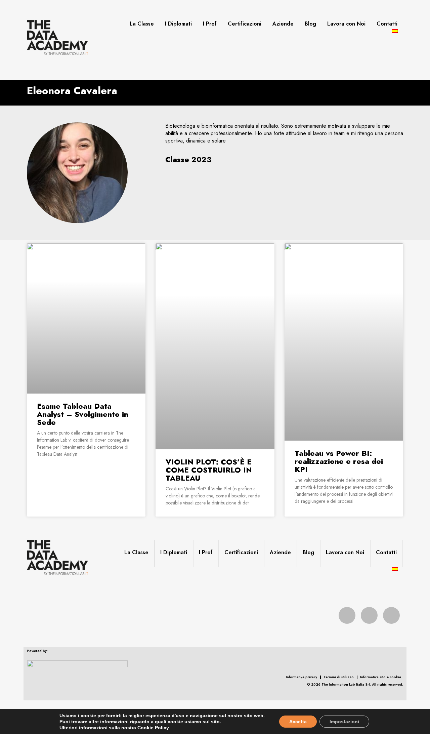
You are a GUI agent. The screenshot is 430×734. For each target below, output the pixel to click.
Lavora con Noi (346, 24)
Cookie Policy (153, 727)
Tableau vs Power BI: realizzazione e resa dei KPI (339, 461)
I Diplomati (178, 24)
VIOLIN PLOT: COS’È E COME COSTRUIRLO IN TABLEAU (209, 469)
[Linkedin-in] (391, 615)
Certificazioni (244, 24)
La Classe (142, 24)
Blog (310, 24)
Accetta (298, 721)
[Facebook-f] (347, 615)
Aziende (283, 24)
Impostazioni (344, 721)
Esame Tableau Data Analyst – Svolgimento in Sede (82, 414)
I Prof (210, 24)
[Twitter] (369, 615)
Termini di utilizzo (339, 677)
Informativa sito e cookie (380, 677)
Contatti (387, 24)
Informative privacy (301, 677)
